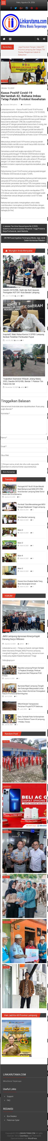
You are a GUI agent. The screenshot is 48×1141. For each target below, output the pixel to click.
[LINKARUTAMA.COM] (4, 39)
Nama (4, 438)
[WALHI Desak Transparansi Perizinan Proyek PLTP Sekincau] (9, 706)
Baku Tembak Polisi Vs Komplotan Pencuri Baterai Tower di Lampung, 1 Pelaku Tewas (31, 719)
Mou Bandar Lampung (26, 517)
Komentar (5, 413)
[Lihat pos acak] (44, 39)
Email (4, 446)
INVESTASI (6, 786)
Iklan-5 (20, 568)
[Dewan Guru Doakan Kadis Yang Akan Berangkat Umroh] (9, 583)
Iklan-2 (20, 530)
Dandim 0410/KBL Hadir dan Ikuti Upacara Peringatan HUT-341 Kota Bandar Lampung (21, 291)
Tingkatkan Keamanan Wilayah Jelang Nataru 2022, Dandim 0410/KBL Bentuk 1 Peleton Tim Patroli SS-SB (23, 381)
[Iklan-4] (9, 557)
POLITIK (4, 81)
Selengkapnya (8, 660)
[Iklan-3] (9, 545)
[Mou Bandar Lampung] (9, 519)
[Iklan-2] (9, 532)
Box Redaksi (12, 1116)
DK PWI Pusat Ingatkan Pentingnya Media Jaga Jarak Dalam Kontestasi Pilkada (24, 239)
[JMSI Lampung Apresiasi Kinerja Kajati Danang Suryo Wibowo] (23, 616)
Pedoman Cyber (13, 1120)
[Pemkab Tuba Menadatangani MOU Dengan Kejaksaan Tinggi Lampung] (9, 506)
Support (10, 1096)
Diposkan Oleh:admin (10, 104)
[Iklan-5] (9, 570)
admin (18, 296)
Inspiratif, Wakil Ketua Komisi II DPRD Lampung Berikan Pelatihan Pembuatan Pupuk (23, 335)
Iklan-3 (20, 543)
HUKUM (6, 630)
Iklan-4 (20, 556)
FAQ (8, 1100)
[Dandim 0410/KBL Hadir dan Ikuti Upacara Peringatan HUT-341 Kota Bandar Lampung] (24, 271)
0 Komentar (27, 104)
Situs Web (5, 455)
